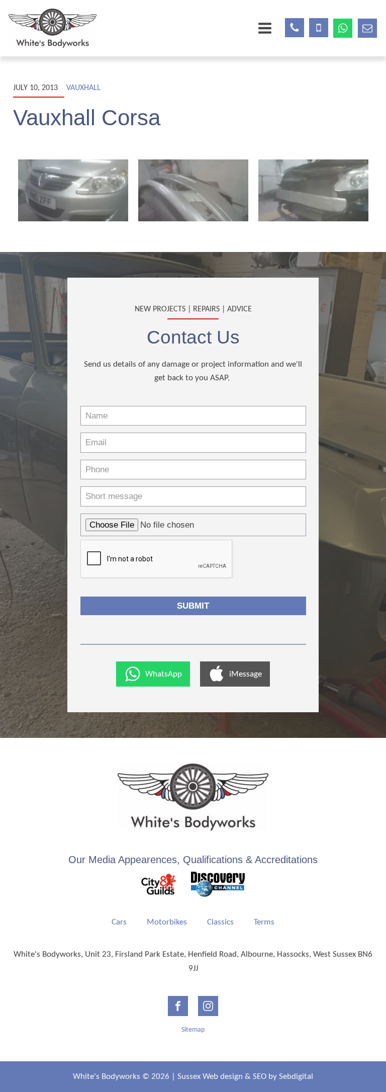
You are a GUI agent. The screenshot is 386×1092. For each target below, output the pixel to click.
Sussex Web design (210, 1076)
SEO (259, 1076)
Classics (220, 922)
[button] (153, 674)
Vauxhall (83, 88)
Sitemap (193, 1030)
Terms (264, 922)
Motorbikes (167, 922)
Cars (119, 922)
